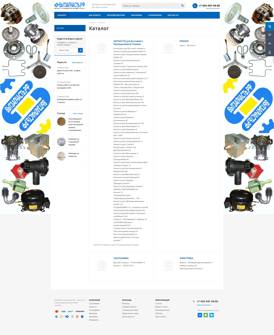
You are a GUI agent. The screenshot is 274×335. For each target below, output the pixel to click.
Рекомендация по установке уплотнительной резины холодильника (75, 124)
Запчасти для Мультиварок (126, 126)
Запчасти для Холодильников (128, 123)
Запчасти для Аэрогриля (124, 90)
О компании (154, 15)
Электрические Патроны (191, 268)
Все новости (77, 62)
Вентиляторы (132, 84)
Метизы (191, 45)
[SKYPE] (211, 315)
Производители (116, 15)
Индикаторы (120, 171)
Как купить (95, 15)
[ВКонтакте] (200, 315)
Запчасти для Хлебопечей (125, 69)
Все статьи (78, 113)
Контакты (173, 15)
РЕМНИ (118, 84)
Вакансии (93, 313)
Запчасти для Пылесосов (126, 93)
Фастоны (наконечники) (125, 234)
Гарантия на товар (130, 313)
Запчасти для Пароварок (125, 129)
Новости (93, 307)
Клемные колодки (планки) (126, 177)
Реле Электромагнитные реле (127, 81)
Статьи (158, 303)
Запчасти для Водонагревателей (129, 51)
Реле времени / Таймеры (135, 219)
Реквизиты (94, 320)
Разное (117, 219)
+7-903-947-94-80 (209, 5)
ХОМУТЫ (128, 265)
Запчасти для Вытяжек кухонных (128, 96)
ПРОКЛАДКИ (138, 262)
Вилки (183, 262)
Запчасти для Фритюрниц (125, 153)
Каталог (61, 15)
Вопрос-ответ (161, 307)
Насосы (117, 192)
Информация (162, 300)
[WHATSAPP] (206, 315)
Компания (94, 300)
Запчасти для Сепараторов (126, 138)
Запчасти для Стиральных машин (130, 66)
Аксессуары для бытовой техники (129, 48)
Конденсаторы (140, 207)
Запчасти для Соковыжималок (128, 141)
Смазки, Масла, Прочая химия (127, 228)
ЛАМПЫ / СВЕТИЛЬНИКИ (125, 189)
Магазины (136, 15)
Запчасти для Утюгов (123, 144)
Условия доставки (130, 310)
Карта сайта (160, 317)
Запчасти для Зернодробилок (127, 99)
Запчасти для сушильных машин (128, 186)
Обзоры (159, 313)
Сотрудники (94, 310)
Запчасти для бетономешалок (127, 168)
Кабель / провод (188, 265)
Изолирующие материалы (200, 262)
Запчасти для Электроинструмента (130, 78)
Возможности (128, 317)
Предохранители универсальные (129, 210)
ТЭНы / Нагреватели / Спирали (128, 87)
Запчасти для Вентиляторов (126, 174)
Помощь (127, 300)
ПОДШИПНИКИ (122, 207)
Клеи (182, 45)
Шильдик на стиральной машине (73, 142)
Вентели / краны (121, 262)
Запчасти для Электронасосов (128, 102)
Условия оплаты (129, 307)
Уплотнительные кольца (125, 231)
